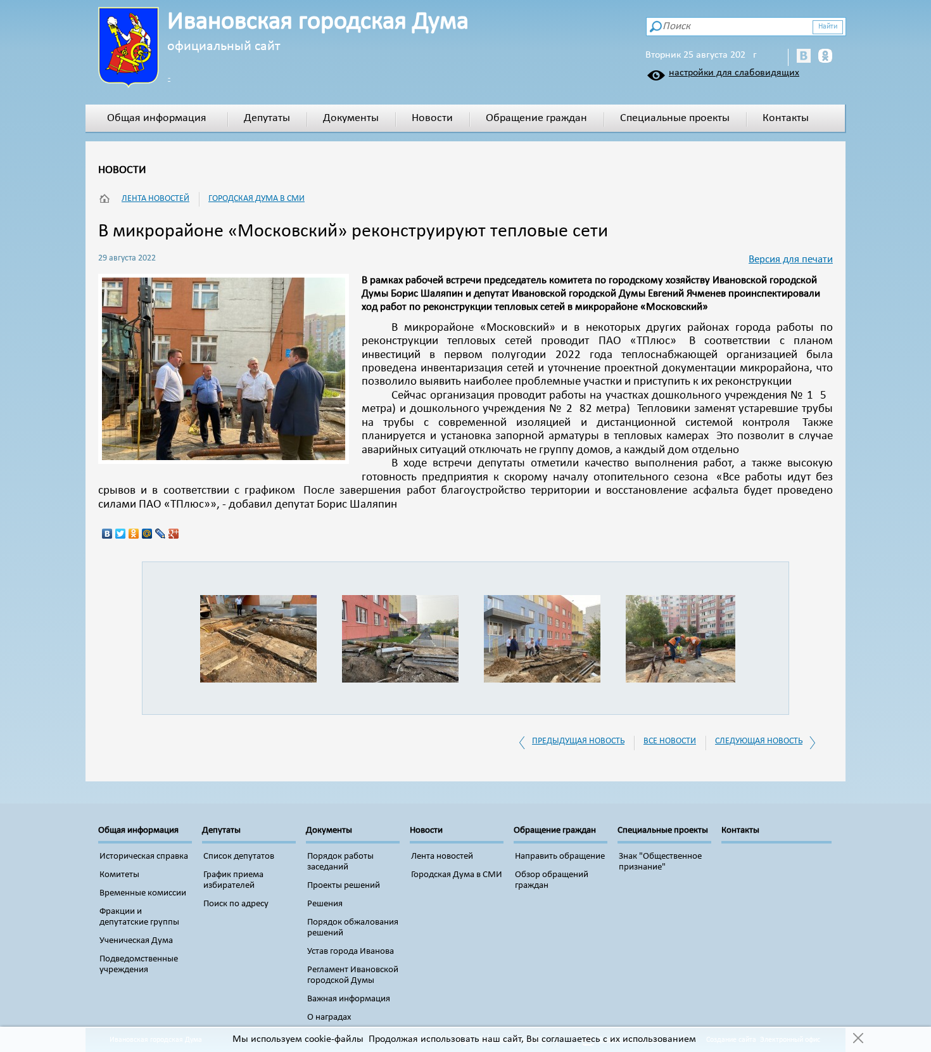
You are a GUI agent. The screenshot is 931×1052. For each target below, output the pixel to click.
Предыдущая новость (578, 741)
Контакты (786, 118)
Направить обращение (560, 856)
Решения (325, 904)
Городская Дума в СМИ (256, 198)
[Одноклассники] (134, 533)
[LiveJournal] (160, 533)
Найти (827, 26)
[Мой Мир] (147, 533)
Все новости (669, 741)
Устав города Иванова (350, 951)
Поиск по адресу (236, 904)
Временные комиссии (142, 893)
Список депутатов (238, 856)
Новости (432, 118)
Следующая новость (758, 741)
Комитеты (119, 875)
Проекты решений (343, 885)
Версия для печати (791, 259)
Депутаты (267, 118)
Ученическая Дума (136, 941)
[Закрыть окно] (858, 1039)
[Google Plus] (173, 533)
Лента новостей (155, 198)
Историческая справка (143, 856)
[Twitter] (120, 533)
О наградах (329, 1017)
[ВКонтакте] (107, 533)
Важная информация (348, 999)
